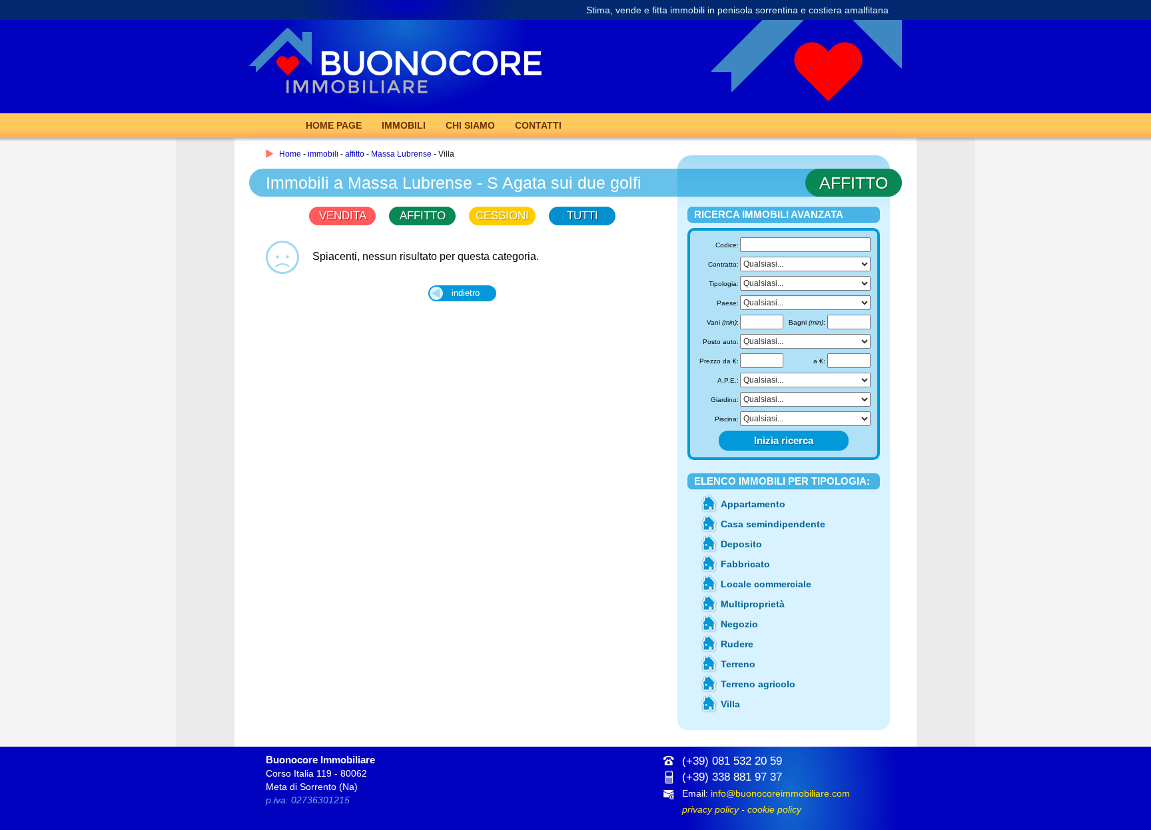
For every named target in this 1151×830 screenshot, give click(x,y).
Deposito (741, 544)
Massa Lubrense (401, 154)
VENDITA (342, 215)
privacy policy (710, 809)
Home (290, 154)
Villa (730, 704)
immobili (323, 154)
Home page (334, 125)
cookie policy (774, 809)
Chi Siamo (470, 125)
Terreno (738, 664)
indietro (466, 293)
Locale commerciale (766, 584)
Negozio (739, 624)
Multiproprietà (753, 604)
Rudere (737, 644)
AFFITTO (423, 215)
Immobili (404, 125)
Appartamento (753, 504)
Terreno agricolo (758, 684)
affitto (354, 154)
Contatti (538, 125)
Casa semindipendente (773, 524)
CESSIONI (502, 215)
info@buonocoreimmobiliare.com (780, 793)
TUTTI (582, 215)
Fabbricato (745, 564)
